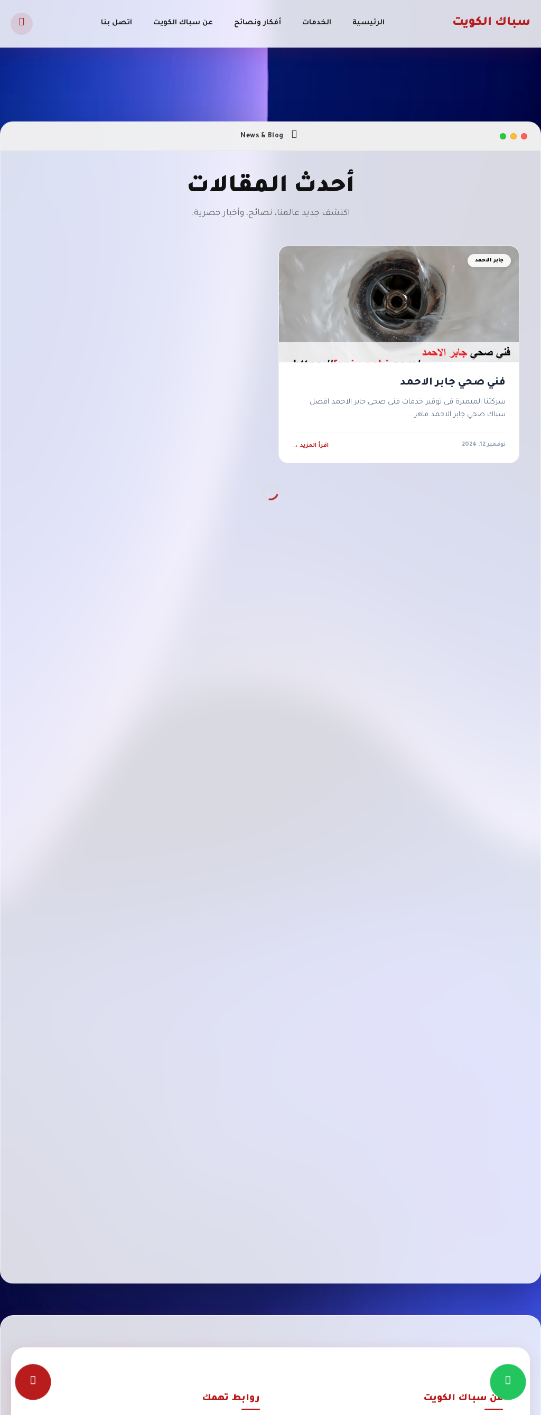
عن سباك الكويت (183, 23)
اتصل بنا (116, 23)
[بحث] (22, 24)
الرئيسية (368, 23)
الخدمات (316, 23)
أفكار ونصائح (257, 23)
